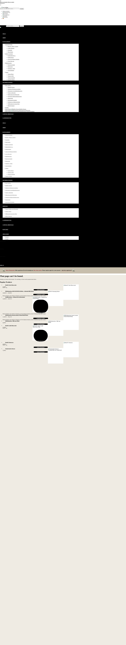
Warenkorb (5, 16)
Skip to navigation (4, 2)
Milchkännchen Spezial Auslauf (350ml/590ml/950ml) (16, 315)
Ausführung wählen (41, 294)
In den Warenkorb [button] (40, 289)
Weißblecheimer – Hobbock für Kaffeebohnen (15, 297)
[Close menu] (0, 1)
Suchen (21, 8)
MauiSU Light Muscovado (10, 325)
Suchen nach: (3, 8)
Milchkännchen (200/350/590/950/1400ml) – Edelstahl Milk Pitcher (19, 291)
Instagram (3, 261)
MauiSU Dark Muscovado (10, 285)
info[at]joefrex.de (5, 253)
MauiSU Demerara (9, 342)
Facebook (3, 259)
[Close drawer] (0, 5)
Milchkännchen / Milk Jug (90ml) (12, 321)
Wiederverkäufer (6, 11)
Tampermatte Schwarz (10, 348)
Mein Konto (5, 13)
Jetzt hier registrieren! (67, 270)
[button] (2, 22)
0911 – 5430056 (3, 251)
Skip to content (11, 2)
